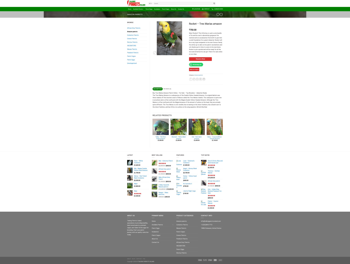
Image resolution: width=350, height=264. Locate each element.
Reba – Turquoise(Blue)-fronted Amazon (215, 137)
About (129, 258)
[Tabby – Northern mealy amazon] (160, 127)
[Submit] (214, 3)
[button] (5, 258)
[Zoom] (155, 53)
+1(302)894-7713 (206, 225)
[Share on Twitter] (194, 79)
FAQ (144, 258)
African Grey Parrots (133, 28)
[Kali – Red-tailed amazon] (197, 127)
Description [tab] (157, 89)
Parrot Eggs (149, 9)
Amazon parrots (134, 14)
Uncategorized (132, 63)
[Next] (222, 132)
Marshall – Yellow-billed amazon (179, 137)
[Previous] (152, 132)
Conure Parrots (132, 38)
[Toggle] (173, 225)
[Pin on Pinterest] (200, 79)
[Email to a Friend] (197, 79)
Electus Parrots (132, 42)
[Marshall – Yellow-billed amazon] (179, 127)
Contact (139, 258)
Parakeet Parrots (132, 53)
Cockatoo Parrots (133, 35)
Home (129, 9)
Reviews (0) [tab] (167, 89)
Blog (133, 258)
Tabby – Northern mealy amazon (160, 137)
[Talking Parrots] (136, 3)
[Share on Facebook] (190, 79)
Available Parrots (138, 9)
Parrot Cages (165, 9)
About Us (173, 9)
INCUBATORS (131, 46)
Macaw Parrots (132, 49)
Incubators (157, 9)
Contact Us (181, 9)
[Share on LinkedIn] (203, 79)
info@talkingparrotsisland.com (211, 221)
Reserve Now (200, 59)
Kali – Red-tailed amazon (197, 137)
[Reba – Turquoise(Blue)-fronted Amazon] (215, 127)
